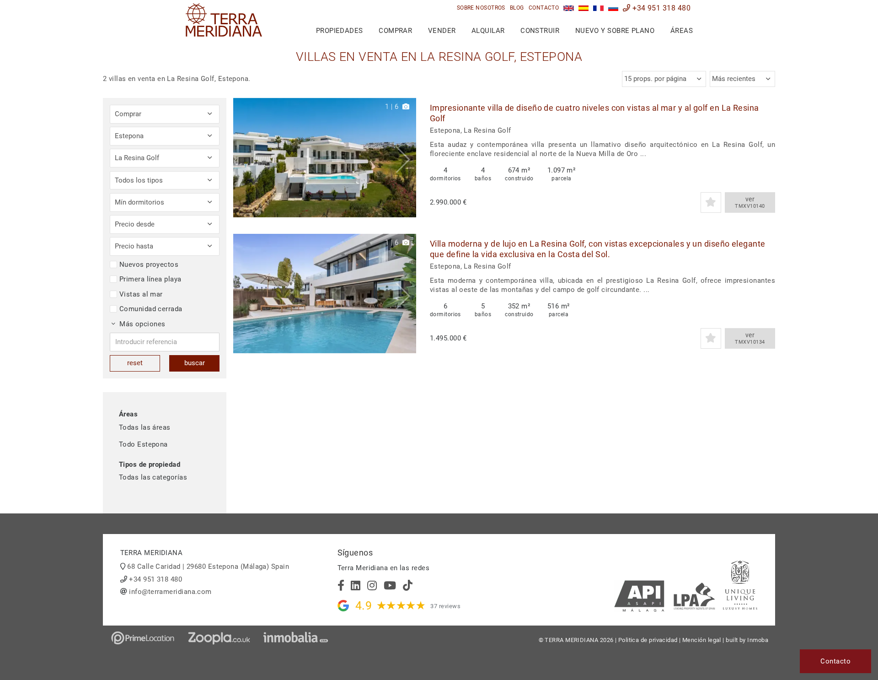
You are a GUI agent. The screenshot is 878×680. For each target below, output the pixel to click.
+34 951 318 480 (661, 8)
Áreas (681, 31)
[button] (406, 157)
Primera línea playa (150, 279)
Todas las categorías (153, 477)
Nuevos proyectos (148, 264)
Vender (442, 31)
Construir (539, 31)
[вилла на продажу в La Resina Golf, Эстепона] (613, 8)
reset (135, 363)
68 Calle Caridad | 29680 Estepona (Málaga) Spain (208, 566)
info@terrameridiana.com (170, 592)
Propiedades (339, 31)
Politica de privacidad (648, 640)
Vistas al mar (141, 294)
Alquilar (488, 31)
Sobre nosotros (481, 8)
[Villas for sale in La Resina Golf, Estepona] (568, 8)
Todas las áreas (145, 427)
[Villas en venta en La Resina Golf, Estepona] (583, 8)
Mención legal (701, 640)
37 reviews (445, 606)
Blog (517, 8)
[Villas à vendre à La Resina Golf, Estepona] (598, 8)
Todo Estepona (143, 444)
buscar (194, 363)
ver (750, 202)
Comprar (395, 31)
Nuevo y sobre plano (615, 31)
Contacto (544, 8)
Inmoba (757, 640)
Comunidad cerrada (150, 309)
